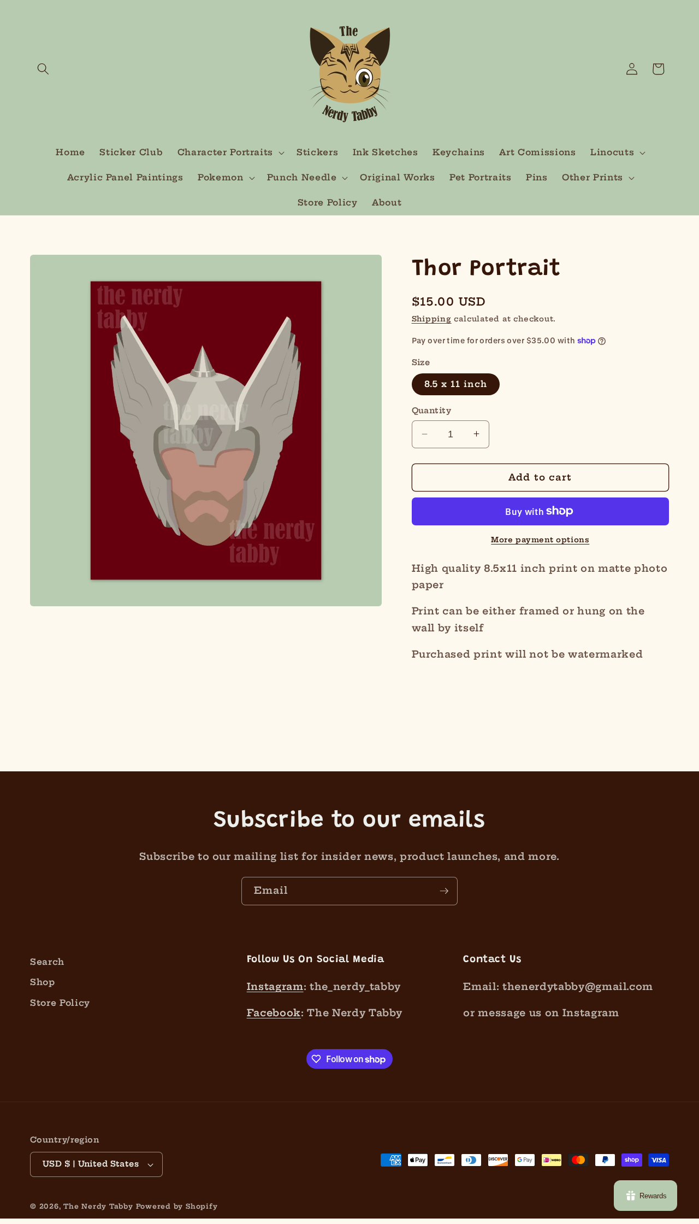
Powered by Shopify (177, 1206)
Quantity (432, 410)
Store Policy (60, 1003)
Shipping (432, 318)
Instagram (275, 987)
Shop (42, 982)
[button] (43, 69)
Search (47, 962)
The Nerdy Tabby (98, 1206)
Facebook (274, 1013)
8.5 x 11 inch (455, 384)
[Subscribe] (444, 891)
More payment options (540, 539)
